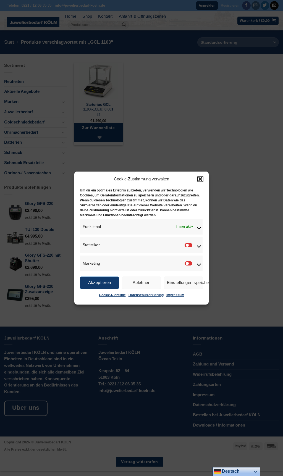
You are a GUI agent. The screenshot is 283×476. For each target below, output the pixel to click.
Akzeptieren (99, 282)
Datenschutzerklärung (146, 295)
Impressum (175, 295)
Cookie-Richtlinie (112, 295)
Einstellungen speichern (185, 282)
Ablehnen (142, 282)
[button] (200, 179)
